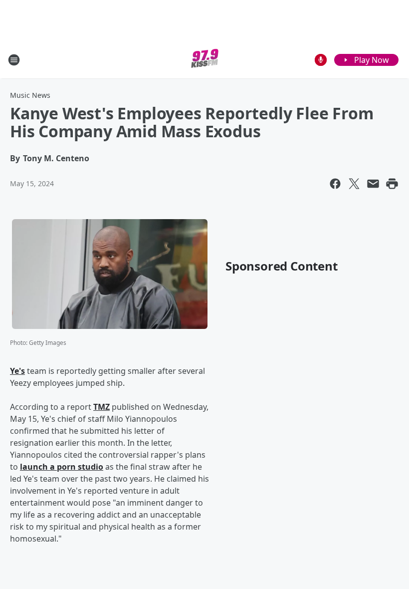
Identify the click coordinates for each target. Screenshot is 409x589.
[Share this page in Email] (373, 184)
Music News (30, 95)
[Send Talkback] (321, 60)
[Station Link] (204, 59)
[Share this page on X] (354, 184)
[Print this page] (392, 184)
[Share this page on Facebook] (335, 184)
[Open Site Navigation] (14, 60)
